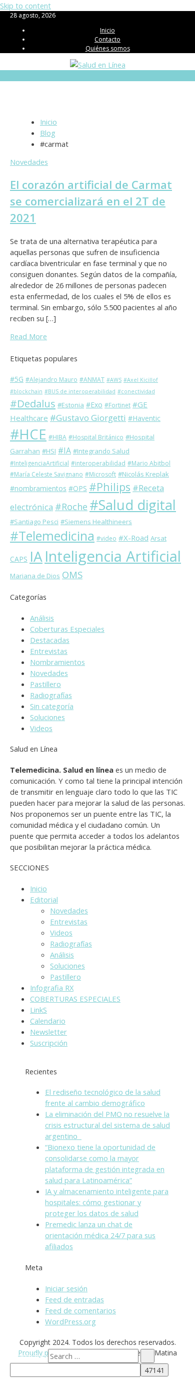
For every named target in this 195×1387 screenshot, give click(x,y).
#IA (64, 450)
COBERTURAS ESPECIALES (75, 999)
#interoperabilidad (98, 463)
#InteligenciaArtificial (39, 463)
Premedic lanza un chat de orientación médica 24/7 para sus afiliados (100, 1235)
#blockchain (26, 391)
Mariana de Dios (35, 575)
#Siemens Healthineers (96, 521)
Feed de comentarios (80, 1310)
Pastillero (45, 684)
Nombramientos (57, 662)
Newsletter (48, 1032)
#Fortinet (117, 405)
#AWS (114, 379)
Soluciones (47, 717)
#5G (17, 379)
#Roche (71, 507)
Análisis (42, 618)
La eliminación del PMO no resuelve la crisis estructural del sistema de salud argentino (107, 1125)
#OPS (77, 488)
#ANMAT (92, 379)
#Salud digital (133, 505)
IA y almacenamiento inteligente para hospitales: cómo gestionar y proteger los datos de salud (106, 1202)
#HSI (49, 450)
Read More (28, 336)
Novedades (29, 162)
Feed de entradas (74, 1299)
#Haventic (144, 418)
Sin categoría (52, 706)
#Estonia (71, 404)
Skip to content (25, 6)
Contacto (107, 39)
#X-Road (133, 538)
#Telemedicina (52, 535)
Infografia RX (52, 988)
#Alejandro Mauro (52, 379)
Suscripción (49, 1043)
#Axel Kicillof (141, 379)
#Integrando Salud (101, 450)
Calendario (48, 1021)
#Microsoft (100, 474)
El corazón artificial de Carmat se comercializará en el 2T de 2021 (91, 201)
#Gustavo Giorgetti (88, 417)
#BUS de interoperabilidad (80, 391)
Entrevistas (49, 651)
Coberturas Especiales (67, 629)
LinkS (38, 1010)
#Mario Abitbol (149, 463)
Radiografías (51, 695)
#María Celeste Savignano (46, 474)
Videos (41, 728)
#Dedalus (33, 403)
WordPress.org (70, 1321)
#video (106, 538)
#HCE (28, 433)
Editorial (44, 899)
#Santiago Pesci (34, 521)
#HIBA (57, 437)
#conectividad (136, 391)
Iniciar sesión (66, 1288)
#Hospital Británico (96, 437)
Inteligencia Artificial (112, 556)
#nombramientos (38, 488)
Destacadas (50, 640)
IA (36, 556)
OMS (72, 574)
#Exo (94, 404)
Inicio (107, 30)
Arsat (158, 538)
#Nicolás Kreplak (143, 474)
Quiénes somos (108, 48)
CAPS (19, 559)
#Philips (109, 487)
